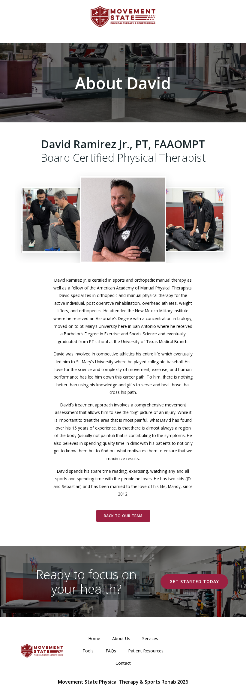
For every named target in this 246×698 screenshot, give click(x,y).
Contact (123, 663)
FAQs (111, 651)
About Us (121, 638)
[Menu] (123, 32)
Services (150, 638)
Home (94, 638)
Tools (88, 651)
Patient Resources (146, 651)
